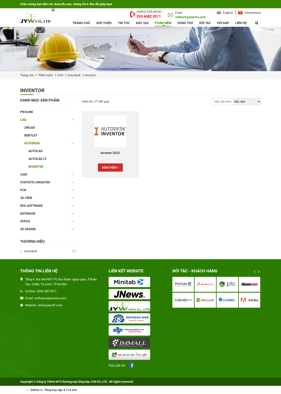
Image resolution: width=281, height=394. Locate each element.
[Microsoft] (205, 300)
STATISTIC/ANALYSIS (35, 182)
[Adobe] (249, 300)
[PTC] (227, 284)
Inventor (90, 75)
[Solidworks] (205, 284)
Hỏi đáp (223, 23)
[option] (216, 292)
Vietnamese (252, 13)
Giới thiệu (104, 23)
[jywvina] (130, 306)
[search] (257, 23)
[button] (255, 272)
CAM (23, 174)
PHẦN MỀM (163, 23)
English (227, 13)
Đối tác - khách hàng (194, 270)
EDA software (31, 206)
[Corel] (227, 300)
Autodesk (74, 75)
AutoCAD (35, 151)
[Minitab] (183, 284)
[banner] (140, 49)
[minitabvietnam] (130, 282)
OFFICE (25, 221)
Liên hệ (240, 23)
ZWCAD (29, 127)
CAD (60, 75)
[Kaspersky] (183, 300)
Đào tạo (142, 23)
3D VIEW (26, 198)
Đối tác (205, 23)
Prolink (26, 112)
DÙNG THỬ (185, 23)
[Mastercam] (249, 284)
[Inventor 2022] (110, 131)
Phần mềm (45, 75)
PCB (23, 190)
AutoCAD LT (37, 159)
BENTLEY (30, 135)
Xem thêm (109, 167)
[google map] (130, 355)
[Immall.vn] (130, 343)
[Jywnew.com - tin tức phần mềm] (130, 294)
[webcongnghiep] (130, 330)
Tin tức (124, 23)
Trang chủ (81, 23)
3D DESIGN (28, 229)
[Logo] (36, 18)
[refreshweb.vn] (130, 318)
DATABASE (27, 213)
